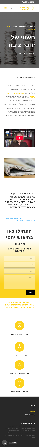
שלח (30, 292)
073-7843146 (29, 2)
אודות (33, 408)
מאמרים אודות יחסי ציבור (15, 307)
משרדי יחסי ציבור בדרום (19, 334)
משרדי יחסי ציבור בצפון (19, 355)
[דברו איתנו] (5, 443)
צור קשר (32, 411)
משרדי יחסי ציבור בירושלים (19, 373)
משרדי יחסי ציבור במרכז (19, 392)
